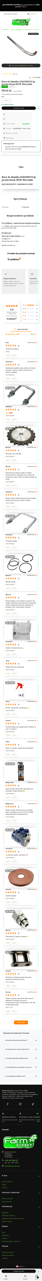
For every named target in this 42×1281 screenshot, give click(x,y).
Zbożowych (28, 29)
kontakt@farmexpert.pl (12, 1166)
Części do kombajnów (16, 29)
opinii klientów (11, 313)
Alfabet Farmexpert (8, 1252)
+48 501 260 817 (11, 1160)
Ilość (3, 96)
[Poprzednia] (2, 5)
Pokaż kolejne (21, 1022)
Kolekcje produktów (8, 1255)
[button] (38, 108)
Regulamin (5, 1212)
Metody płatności (7, 1198)
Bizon (35, 29)
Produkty (5, 1258)
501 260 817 (32, 14)
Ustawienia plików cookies (10, 1241)
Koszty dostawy (7, 1201)
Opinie (4, 1184)
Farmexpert (5, 29)
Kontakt (4, 1238)
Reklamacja (5, 1235)
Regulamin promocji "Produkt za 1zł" (13, 1218)
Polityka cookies (7, 1221)
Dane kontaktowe (7, 1182)
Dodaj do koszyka (18, 108)
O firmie (4, 1187)
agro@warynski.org (8, 245)
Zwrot (4, 1232)
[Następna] (40, 5)
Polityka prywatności (8, 1215)
